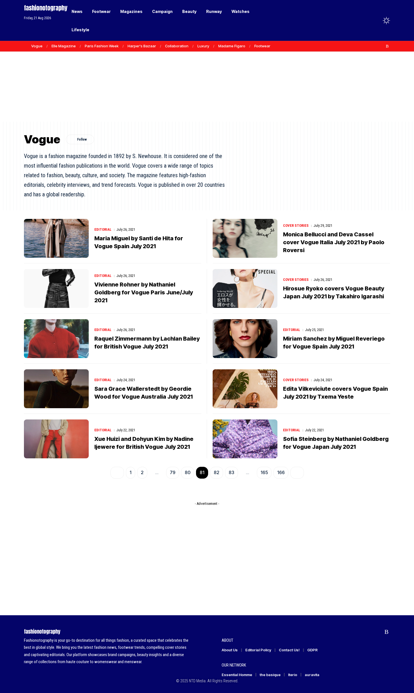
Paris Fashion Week (102, 46)
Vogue (37, 46)
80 (187, 472)
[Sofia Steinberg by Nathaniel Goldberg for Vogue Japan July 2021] (245, 438)
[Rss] (387, 46)
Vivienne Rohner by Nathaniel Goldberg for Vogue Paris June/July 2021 (143, 292)
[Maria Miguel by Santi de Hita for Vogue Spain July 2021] (56, 238)
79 (172, 472)
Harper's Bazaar (142, 46)
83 (231, 472)
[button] (376, 20)
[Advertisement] (207, 78)
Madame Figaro (231, 46)
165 (264, 472)
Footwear (262, 46)
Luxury (203, 46)
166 (281, 472)
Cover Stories (296, 225)
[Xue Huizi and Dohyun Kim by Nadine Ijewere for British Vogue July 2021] (56, 438)
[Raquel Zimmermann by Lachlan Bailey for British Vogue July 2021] (56, 338)
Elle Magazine (64, 46)
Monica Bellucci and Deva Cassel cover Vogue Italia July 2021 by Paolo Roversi (333, 242)
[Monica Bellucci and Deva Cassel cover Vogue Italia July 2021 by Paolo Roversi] (245, 238)
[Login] (364, 20)
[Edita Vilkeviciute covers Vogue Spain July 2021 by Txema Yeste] (245, 388)
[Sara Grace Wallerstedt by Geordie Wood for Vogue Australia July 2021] (56, 388)
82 (216, 472)
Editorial (103, 229)
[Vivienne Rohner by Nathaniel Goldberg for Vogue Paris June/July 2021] (56, 288)
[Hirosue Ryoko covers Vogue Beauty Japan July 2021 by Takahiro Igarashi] (245, 288)
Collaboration (176, 46)
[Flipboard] (381, 46)
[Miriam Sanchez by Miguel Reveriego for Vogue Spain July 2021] (245, 338)
